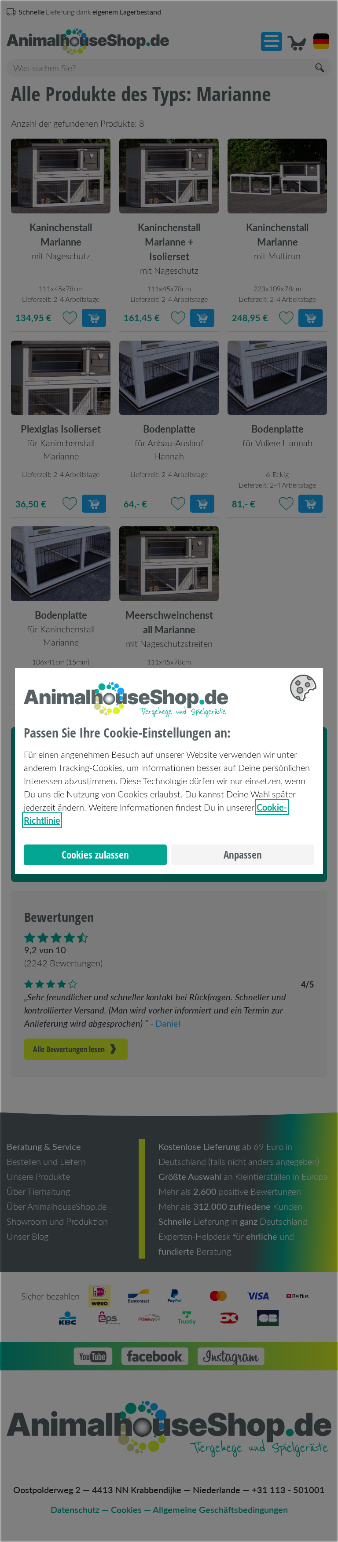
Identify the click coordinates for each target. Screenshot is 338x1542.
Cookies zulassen (95, 855)
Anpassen (243, 855)
